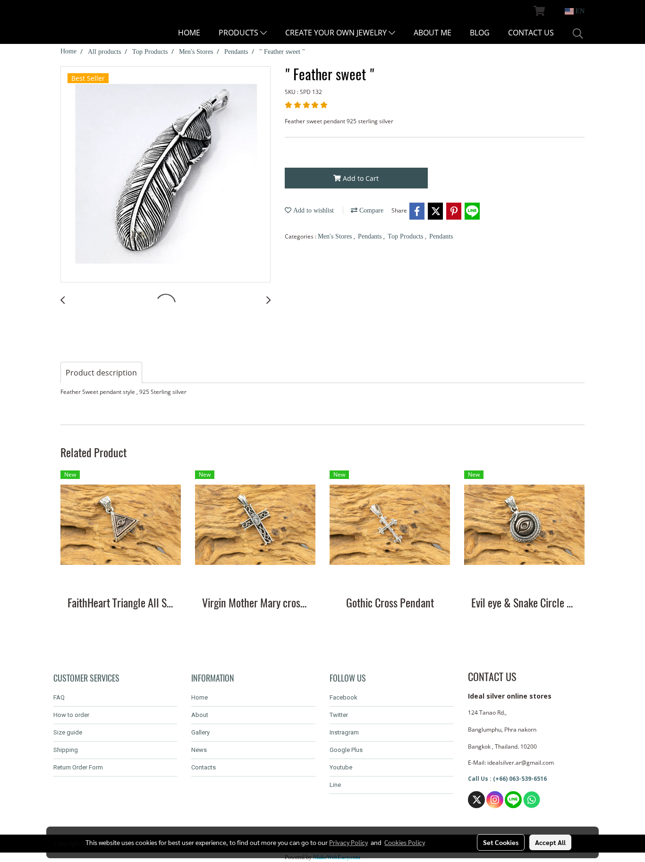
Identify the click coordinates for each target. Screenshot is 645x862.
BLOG (480, 32)
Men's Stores (336, 236)
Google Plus (346, 749)
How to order (71, 714)
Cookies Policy (404, 842)
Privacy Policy (348, 842)
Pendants (370, 236)
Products (239, 32)
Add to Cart (360, 178)
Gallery (200, 732)
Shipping (65, 749)
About (199, 714)
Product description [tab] (101, 372)
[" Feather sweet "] (165, 175)
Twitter (339, 714)
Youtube (341, 767)
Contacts (203, 767)
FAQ (59, 697)
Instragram (344, 732)
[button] (578, 34)
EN (579, 11)
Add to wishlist (312, 210)
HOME (189, 32)
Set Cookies (500, 842)
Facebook (343, 697)
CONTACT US (531, 32)
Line (335, 784)
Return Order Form (78, 767)
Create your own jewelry (337, 32)
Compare (370, 210)
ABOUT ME (432, 32)
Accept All (550, 842)
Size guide (67, 732)
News (199, 749)
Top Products (406, 236)
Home (199, 697)
